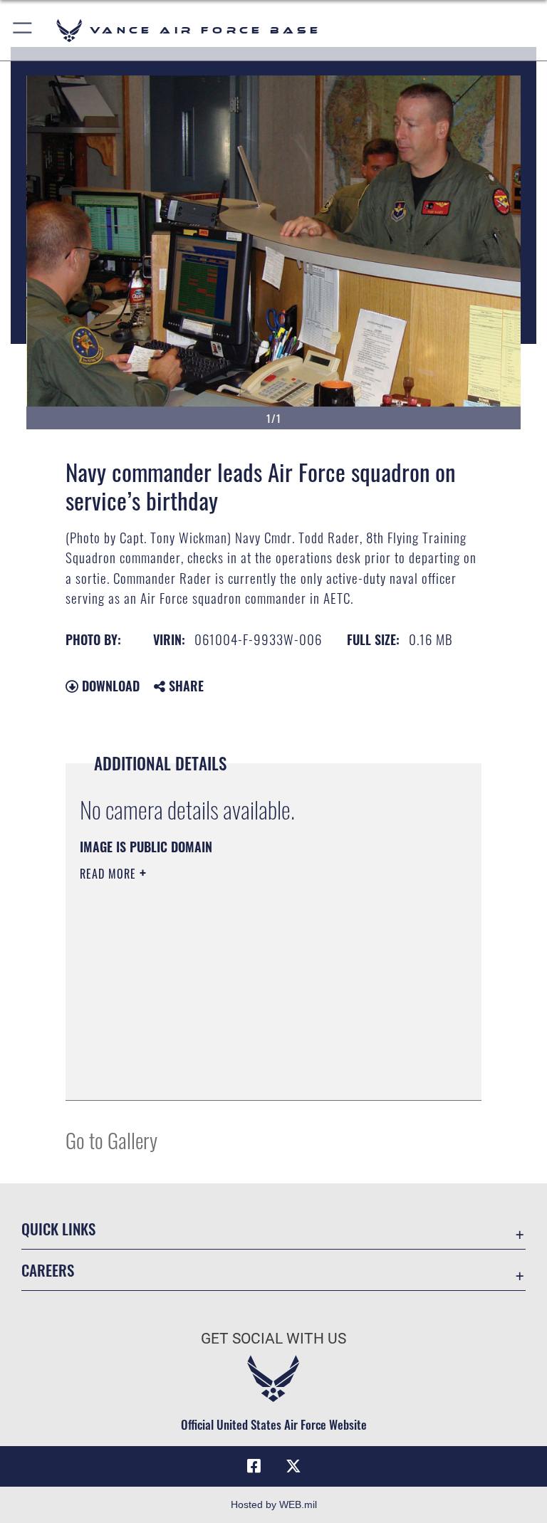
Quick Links (58, 1229)
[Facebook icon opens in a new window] (253, 1466)
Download (109, 685)
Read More (110, 873)
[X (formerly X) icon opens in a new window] (293, 1466)
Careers (47, 1270)
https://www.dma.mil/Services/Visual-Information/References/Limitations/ (247, 984)
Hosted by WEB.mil (274, 1504)
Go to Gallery (111, 1139)
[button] (23, 30)
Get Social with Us (273, 1338)
